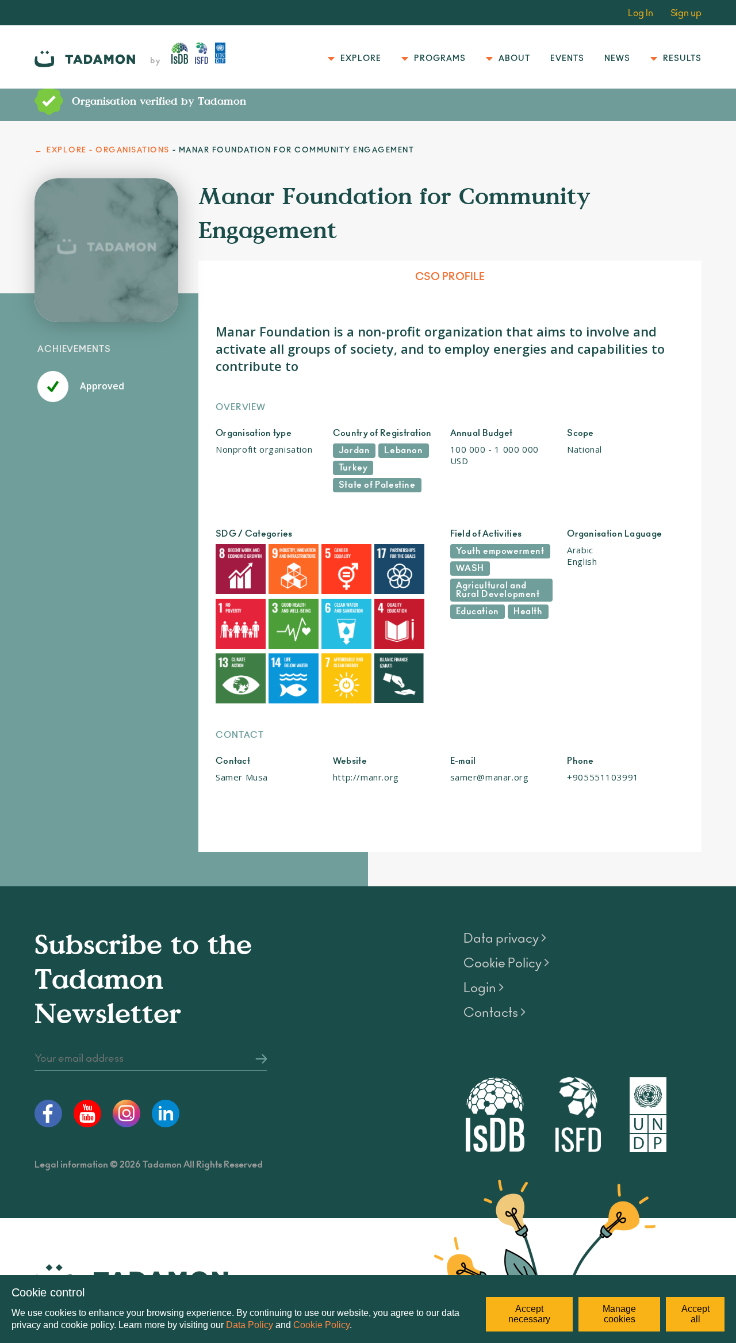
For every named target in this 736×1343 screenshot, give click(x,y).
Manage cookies (619, 1314)
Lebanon (403, 450)
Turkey (353, 468)
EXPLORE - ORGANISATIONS (108, 150)
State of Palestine (377, 485)
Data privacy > (504, 938)
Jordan (354, 450)
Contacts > (494, 1013)
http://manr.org (366, 777)
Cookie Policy (321, 1325)
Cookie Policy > (506, 963)
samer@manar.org (489, 777)
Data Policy (249, 1325)
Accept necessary (529, 1314)
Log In (640, 13)
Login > (483, 988)
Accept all (695, 1314)
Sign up (686, 13)
